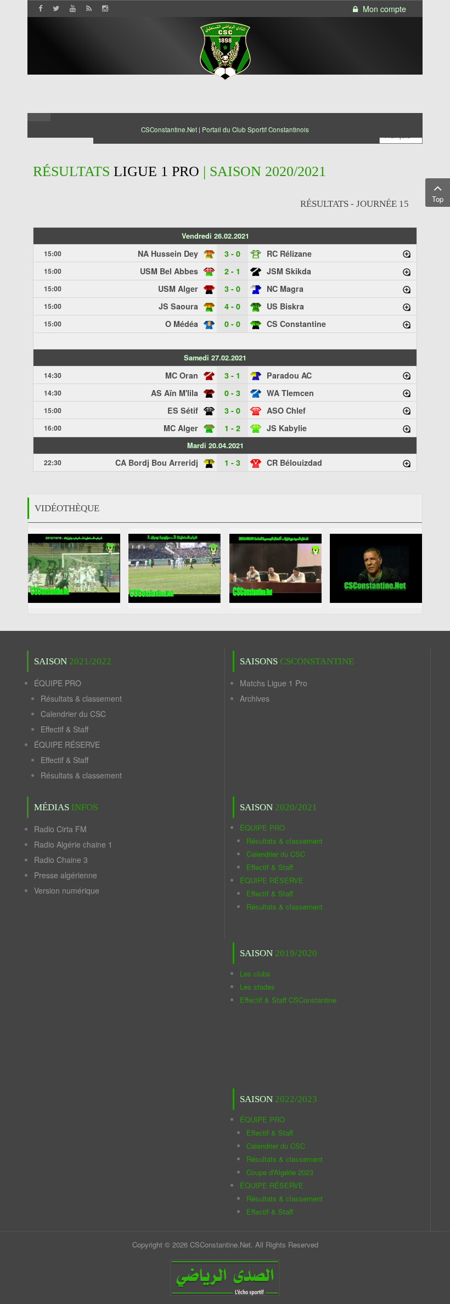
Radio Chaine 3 (61, 859)
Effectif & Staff (64, 729)
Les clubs (255, 973)
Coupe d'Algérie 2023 (279, 1172)
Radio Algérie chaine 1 (73, 844)
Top (437, 199)
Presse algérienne (65, 875)
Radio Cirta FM (60, 828)
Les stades (257, 986)
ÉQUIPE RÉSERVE (67, 744)
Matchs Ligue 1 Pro (273, 683)
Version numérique (66, 890)
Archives (254, 698)
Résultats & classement (81, 698)
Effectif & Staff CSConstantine (288, 1000)
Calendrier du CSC (73, 713)
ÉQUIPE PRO (57, 683)
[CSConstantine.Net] (225, 49)
